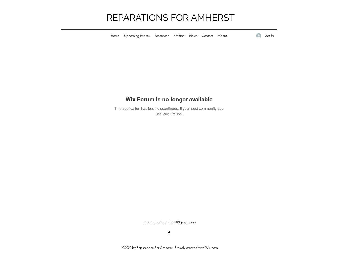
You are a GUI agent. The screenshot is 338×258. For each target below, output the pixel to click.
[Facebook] (169, 232)
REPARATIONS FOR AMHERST (170, 17)
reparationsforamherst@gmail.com (169, 222)
